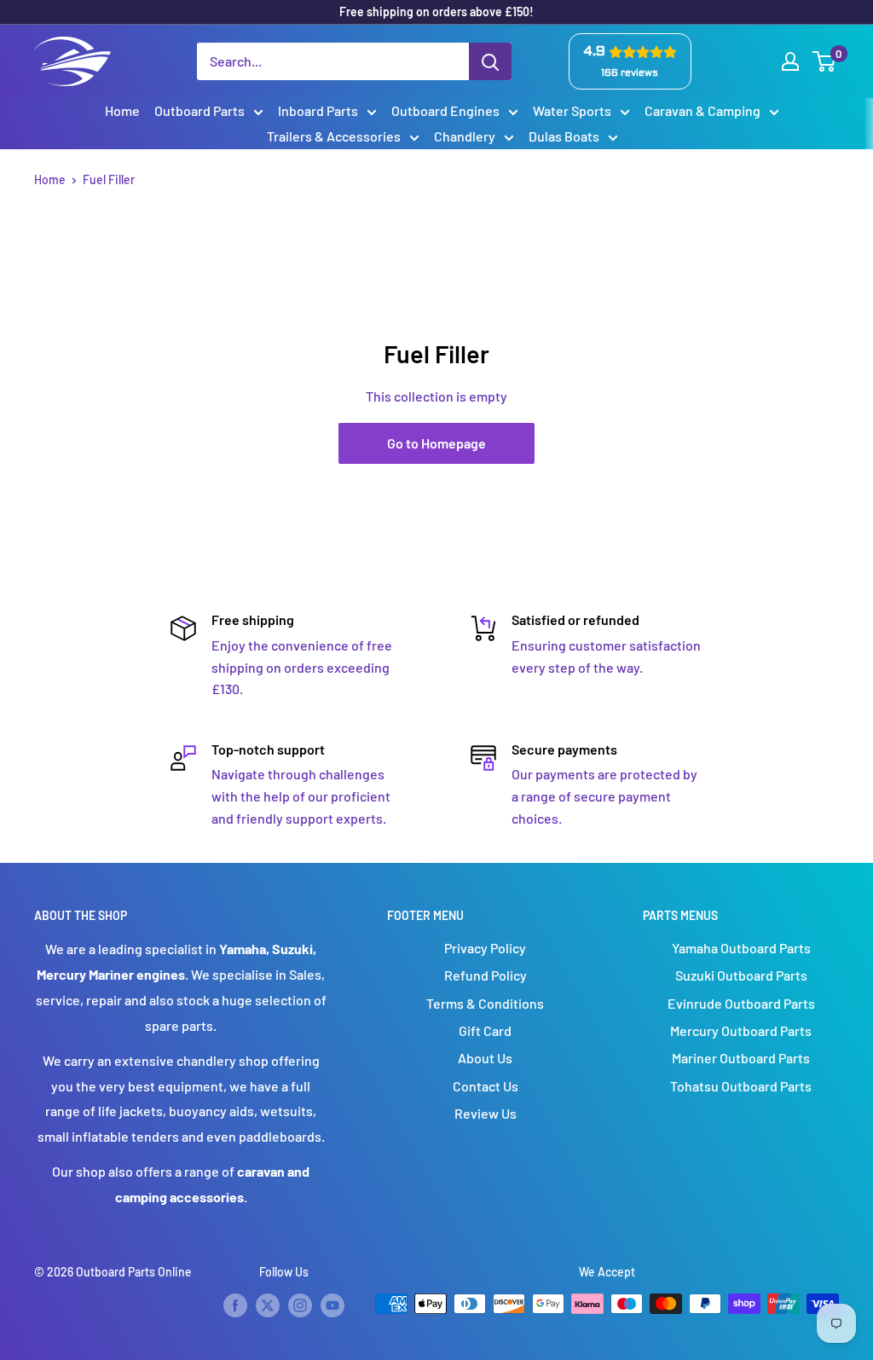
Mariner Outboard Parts (741, 1058)
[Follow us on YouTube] (332, 1305)
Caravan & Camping (702, 110)
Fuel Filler (109, 179)
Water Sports (572, 110)
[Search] (490, 61)
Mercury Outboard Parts (741, 1030)
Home (122, 110)
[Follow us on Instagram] (300, 1305)
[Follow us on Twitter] (268, 1305)
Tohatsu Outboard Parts (741, 1086)
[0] (824, 61)
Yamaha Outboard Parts (741, 948)
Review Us (485, 1113)
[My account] (790, 61)
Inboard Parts (318, 110)
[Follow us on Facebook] (235, 1305)
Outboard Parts (199, 110)
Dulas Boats (564, 136)
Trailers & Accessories (334, 136)
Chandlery (464, 136)
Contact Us (485, 1086)
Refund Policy (485, 975)
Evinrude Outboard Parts (741, 1003)
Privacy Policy (485, 948)
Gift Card (485, 1030)
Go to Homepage (436, 443)
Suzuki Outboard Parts (741, 975)
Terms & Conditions (485, 1003)
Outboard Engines (445, 110)
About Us (485, 1058)
